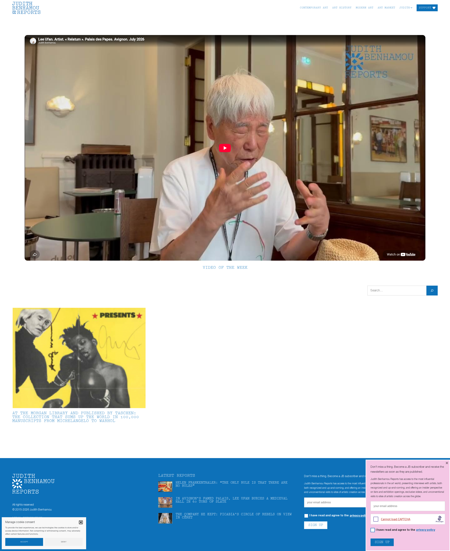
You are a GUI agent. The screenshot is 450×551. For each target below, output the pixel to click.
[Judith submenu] (411, 7)
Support (425, 8)
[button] (81, 522)
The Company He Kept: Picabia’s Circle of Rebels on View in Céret (234, 516)
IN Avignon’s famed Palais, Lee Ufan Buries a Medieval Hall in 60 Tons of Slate (231, 500)
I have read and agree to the (405, 530)
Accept (24, 542)
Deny (64, 542)
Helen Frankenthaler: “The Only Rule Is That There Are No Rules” (231, 484)
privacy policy (359, 516)
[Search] (432, 290)
